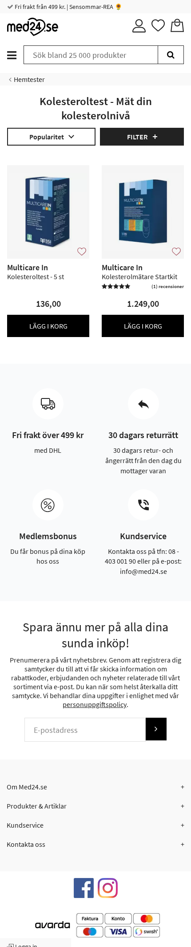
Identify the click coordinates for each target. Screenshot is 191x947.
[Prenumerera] (156, 729)
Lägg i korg (48, 325)
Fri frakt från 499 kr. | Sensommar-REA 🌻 (67, 7)
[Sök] (171, 54)
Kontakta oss (26, 844)
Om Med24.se (27, 786)
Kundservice (25, 825)
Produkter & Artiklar (37, 805)
